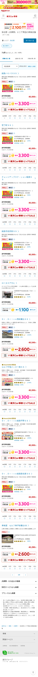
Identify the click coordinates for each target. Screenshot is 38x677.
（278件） (29, 382)
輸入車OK (6, 46)
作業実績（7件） (19, 491)
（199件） (29, 438)
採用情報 (23, 645)
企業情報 (5, 645)
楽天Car (4, 626)
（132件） (29, 335)
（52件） (28, 489)
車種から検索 (31, 66)
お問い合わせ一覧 (13, 661)
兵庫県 (16, 626)
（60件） (28, 247)
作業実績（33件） (19, 249)
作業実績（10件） (19, 143)
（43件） (28, 89)
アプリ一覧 (5, 661)
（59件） (28, 195)
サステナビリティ (23, 661)
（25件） (28, 141)
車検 (10, 626)
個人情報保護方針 (14, 645)
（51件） (28, 297)
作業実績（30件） (19, 385)
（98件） (28, 541)
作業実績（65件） (19, 91)
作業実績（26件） (19, 440)
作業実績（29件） (19, 197)
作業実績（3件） (19, 337)
